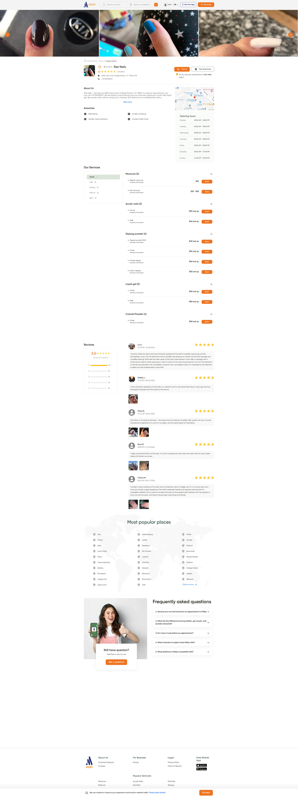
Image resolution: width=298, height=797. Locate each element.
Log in (170, 4)
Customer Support (106, 762)
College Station (111, 61)
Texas (101, 61)
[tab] (94, 177)
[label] (85, 61)
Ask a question (116, 662)
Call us (184, 69)
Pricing (136, 762)
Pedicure (101, 785)
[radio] (102, 71)
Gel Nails (171, 781)
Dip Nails (136, 785)
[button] (170, 175)
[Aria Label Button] (156, 5)
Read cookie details (157, 793)
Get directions (205, 69)
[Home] (90, 4)
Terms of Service (174, 766)
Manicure (102, 781)
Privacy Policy (173, 762)
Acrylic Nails (138, 781)
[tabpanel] (168, 252)
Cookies (101, 766)
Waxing (171, 785)
